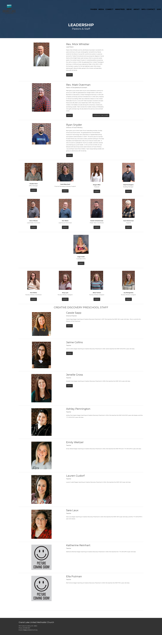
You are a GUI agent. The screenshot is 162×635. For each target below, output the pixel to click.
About (137, 9)
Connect (109, 9)
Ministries (120, 9)
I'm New (93, 9)
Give (159, 9)
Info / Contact (148, 9)
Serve (129, 9)
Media (101, 9)
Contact (69, 74)
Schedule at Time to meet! (100, 115)
